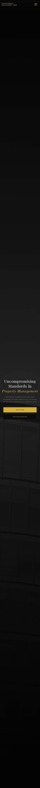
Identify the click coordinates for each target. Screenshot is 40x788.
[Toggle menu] (35, 4)
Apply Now (20, 410)
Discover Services (20, 417)
